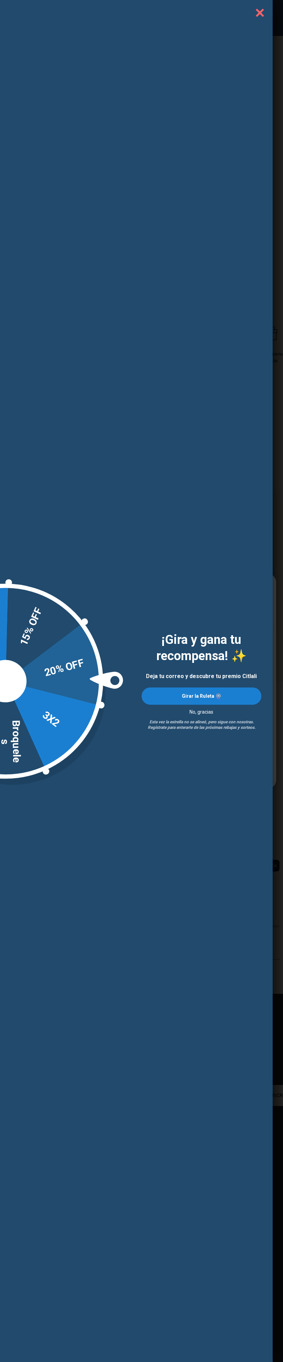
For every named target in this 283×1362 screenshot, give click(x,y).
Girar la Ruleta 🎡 (201, 696)
